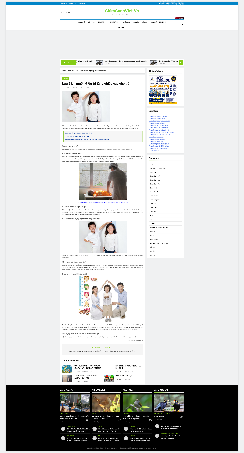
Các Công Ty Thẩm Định (157, 168)
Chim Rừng (101, 22)
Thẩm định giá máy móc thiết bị (159, 121)
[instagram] (63, 12)
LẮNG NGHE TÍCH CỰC (123, 376)
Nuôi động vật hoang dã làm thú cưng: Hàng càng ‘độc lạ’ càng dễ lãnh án (173, 6)
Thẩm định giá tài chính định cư (159, 144)
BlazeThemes (152, 448)
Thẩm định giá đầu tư (156, 141)
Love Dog (153, 223)
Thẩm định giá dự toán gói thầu (159, 130)
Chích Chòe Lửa (155, 180)
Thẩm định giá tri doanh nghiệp (159, 125)
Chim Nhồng (159, 416)
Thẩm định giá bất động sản (158, 116)
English (162, 22)
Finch (151, 215)
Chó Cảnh (126, 22)
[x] (66, 12)
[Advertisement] (122, 44)
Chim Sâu (153, 204)
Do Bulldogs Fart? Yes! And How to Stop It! (138, 61)
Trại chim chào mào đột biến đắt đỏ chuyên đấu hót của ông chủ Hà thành (172, 3)
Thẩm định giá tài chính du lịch (159, 146)
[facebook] (61, 12)
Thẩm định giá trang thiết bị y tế (159, 134)
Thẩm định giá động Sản (157, 118)
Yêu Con (145, 22)
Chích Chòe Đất (155, 176)
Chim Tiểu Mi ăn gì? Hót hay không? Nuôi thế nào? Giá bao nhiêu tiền (108, 441)
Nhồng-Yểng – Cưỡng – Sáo (159, 227)
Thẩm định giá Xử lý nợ (156, 137)
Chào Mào (153, 172)
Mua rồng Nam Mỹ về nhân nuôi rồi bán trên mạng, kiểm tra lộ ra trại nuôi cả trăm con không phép (173, 2)
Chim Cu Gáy (154, 188)
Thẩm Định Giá (154, 151)
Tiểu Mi (152, 231)
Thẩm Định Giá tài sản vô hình (158, 128)
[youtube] (68, 12)
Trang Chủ (81, 22)
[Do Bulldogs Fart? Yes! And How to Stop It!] (117, 62)
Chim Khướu (154, 196)
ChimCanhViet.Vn (122, 10)
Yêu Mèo (153, 255)
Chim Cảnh (114, 22)
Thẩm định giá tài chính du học (159, 148)
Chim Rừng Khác (155, 200)
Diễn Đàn (91, 22)
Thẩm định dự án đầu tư (157, 123)
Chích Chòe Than (155, 184)
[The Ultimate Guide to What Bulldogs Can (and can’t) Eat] (159, 62)
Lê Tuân (66, 87)
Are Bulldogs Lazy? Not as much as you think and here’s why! (90, 61)
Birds (151, 164)
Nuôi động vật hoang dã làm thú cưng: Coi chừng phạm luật (173, 5)
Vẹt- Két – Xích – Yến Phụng (159, 243)
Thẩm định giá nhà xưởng (157, 139)
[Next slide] (182, 3)
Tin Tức (136, 22)
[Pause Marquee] (181, 62)
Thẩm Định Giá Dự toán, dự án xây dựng (162, 132)
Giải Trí (154, 22)
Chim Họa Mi (154, 192)
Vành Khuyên (154, 239)
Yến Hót (152, 247)
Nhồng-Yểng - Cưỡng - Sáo (162, 413)
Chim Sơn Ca (154, 208)
